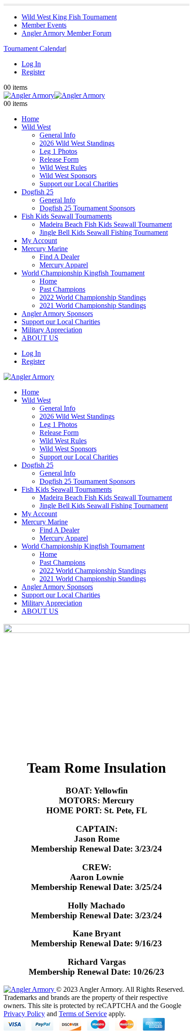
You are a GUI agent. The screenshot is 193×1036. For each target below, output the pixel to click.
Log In (31, 64)
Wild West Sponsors (67, 175)
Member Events (44, 25)
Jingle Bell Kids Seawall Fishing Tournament (103, 232)
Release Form (59, 159)
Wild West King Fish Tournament (69, 17)
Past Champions (62, 289)
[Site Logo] (54, 95)
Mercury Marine (45, 248)
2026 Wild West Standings (76, 143)
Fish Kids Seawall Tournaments (67, 216)
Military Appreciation (52, 330)
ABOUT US (40, 338)
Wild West (36, 127)
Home (30, 119)
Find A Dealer (59, 257)
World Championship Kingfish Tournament (83, 273)
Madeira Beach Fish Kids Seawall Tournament (105, 224)
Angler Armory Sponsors (57, 313)
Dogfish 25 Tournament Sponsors (87, 208)
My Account (39, 240)
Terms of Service (83, 1014)
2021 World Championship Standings (92, 305)
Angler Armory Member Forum (66, 33)
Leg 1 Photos (58, 151)
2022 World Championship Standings (92, 297)
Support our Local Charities (78, 184)
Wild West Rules (63, 167)
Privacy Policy (24, 1014)
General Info (57, 135)
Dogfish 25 (37, 192)
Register (33, 72)
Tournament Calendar (34, 48)
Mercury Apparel (63, 265)
